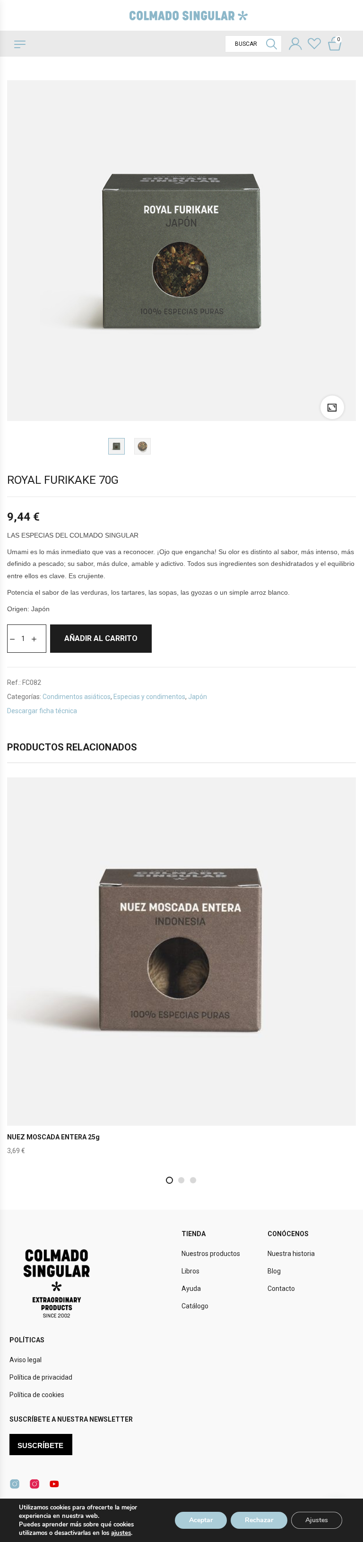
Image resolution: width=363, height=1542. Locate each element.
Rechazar (259, 1520)
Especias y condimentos (149, 696)
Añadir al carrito (101, 638)
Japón (197, 696)
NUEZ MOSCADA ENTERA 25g (53, 1137)
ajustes (121, 1533)
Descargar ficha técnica (42, 711)
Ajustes (316, 1520)
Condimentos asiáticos (77, 696)
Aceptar (201, 1520)
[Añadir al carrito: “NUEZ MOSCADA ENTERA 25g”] (181, 970)
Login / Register (295, 45)
